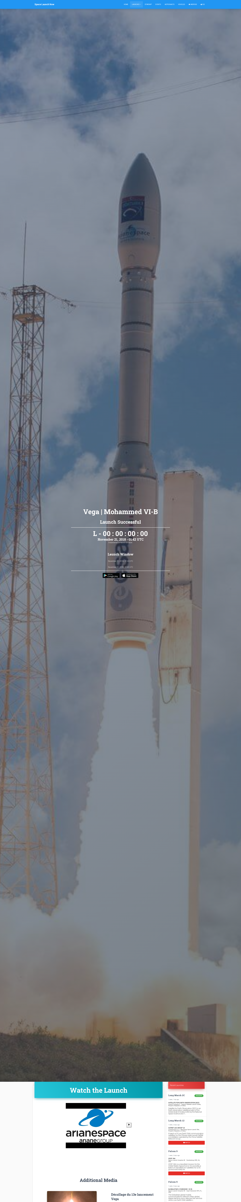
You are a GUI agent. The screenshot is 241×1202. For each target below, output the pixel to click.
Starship (148, 4)
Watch (187, 1142)
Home (126, 4)
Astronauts (169, 4)
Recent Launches (177, 1085)
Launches (136, 4)
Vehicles (181, 4)
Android (193, 4)
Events (158, 4)
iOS (203, 4)
